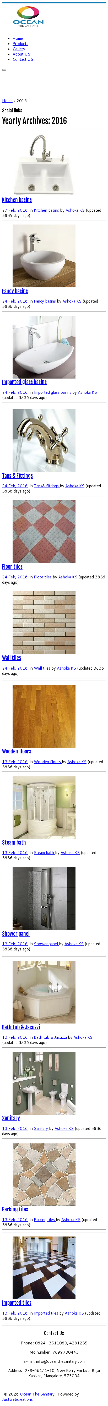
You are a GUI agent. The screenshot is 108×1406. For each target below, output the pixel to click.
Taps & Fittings (17, 476)
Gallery (19, 49)
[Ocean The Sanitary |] (28, 28)
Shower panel (16, 934)
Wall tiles (11, 658)
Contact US (23, 59)
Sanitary (11, 1118)
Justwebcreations (17, 1399)
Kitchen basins (17, 200)
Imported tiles (16, 1303)
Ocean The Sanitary (37, 1394)
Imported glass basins (24, 382)
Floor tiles (12, 567)
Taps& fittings (47, 486)
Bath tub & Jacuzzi (21, 1027)
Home (18, 38)
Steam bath (14, 842)
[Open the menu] (4, 70)
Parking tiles (15, 1209)
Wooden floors (16, 751)
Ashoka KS (75, 210)
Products (20, 43)
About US (21, 54)
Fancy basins (15, 291)
